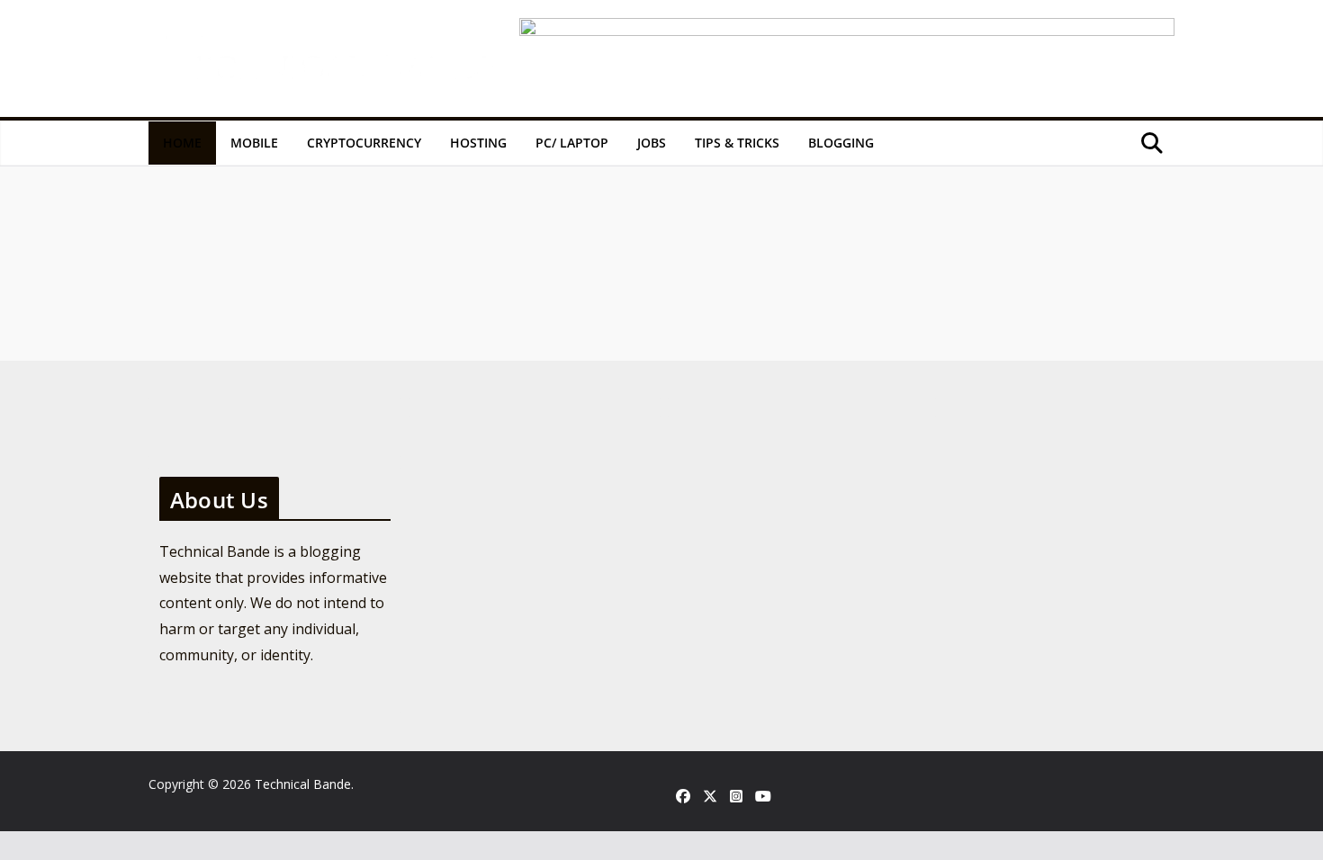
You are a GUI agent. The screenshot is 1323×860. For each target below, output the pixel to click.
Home (182, 142)
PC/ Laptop (572, 142)
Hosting (478, 142)
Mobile (254, 142)
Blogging (841, 142)
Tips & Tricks (737, 142)
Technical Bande (303, 784)
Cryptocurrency (364, 142)
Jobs (651, 142)
